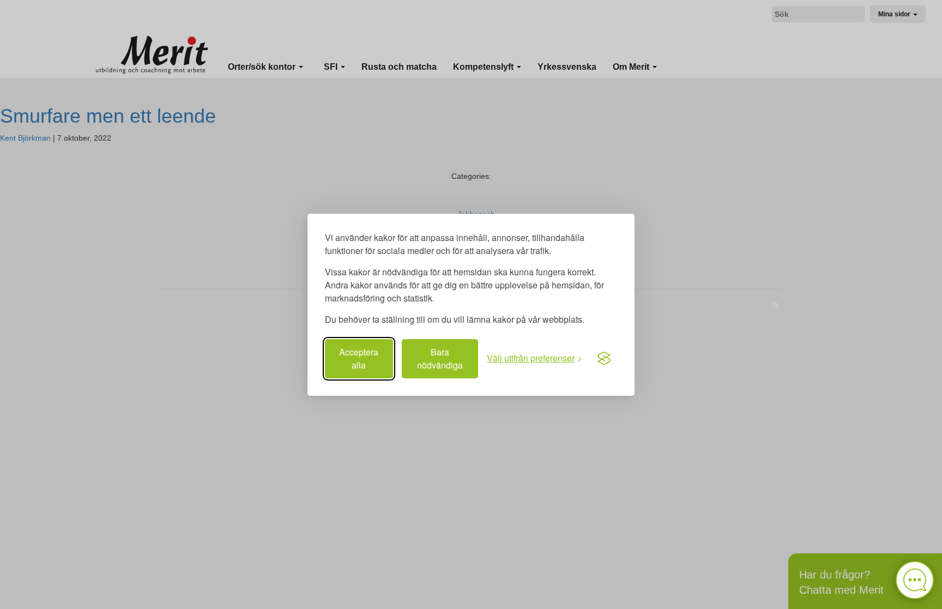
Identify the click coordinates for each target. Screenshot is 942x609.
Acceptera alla (358, 358)
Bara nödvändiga (440, 358)
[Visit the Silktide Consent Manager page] (604, 359)
